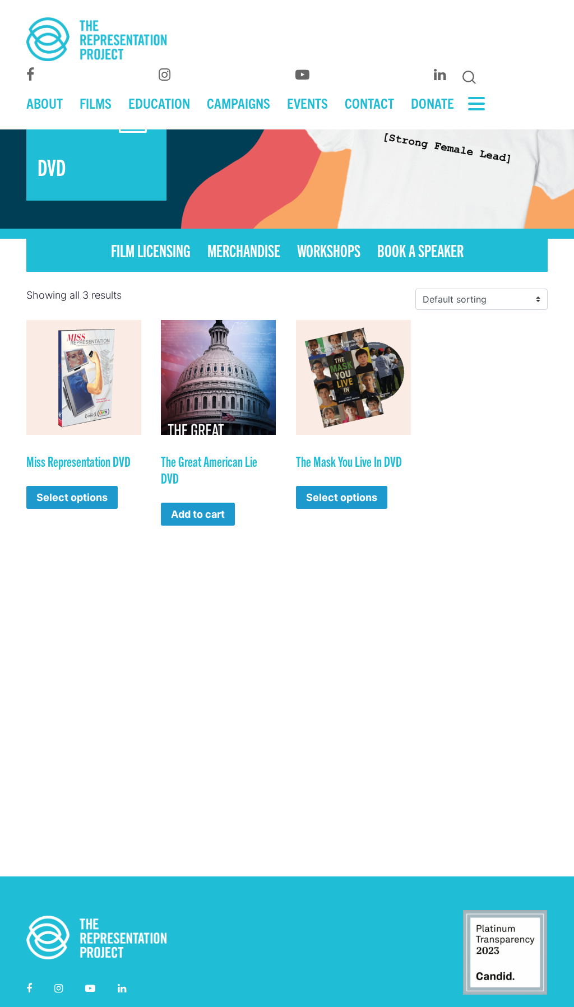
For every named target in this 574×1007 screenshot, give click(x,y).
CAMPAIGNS (238, 103)
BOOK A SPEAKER (420, 250)
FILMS (96, 103)
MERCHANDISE (243, 250)
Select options (72, 497)
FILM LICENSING (151, 250)
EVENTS (307, 103)
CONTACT (369, 103)
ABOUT (44, 103)
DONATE (432, 103)
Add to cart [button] (198, 514)
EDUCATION (159, 103)
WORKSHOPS (328, 250)
